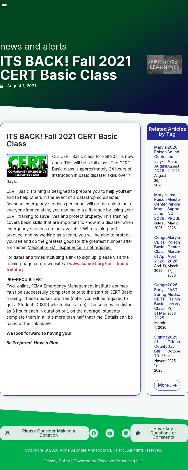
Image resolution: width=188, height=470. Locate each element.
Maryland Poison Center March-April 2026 (176, 249)
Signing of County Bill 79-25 (161, 346)
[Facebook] (93, 433)
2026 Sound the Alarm (173, 154)
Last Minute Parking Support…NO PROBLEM (176, 206)
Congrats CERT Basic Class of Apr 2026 (162, 249)
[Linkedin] (126, 433)
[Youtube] (110, 433)
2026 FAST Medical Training (174, 291)
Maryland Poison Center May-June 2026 (162, 206)
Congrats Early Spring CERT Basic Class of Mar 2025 (162, 301)
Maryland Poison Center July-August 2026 (162, 159)
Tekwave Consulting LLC (120, 460)
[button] (4, 5)
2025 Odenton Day (175, 342)
